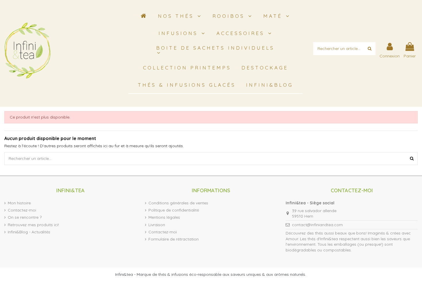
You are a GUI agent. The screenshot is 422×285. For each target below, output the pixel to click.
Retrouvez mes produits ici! (33, 224)
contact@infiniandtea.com (317, 224)
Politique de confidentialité (173, 210)
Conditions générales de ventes (178, 202)
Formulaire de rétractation (173, 239)
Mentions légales (164, 217)
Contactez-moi (22, 210)
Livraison (156, 224)
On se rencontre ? (25, 217)
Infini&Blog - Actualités (29, 231)
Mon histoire (19, 202)
